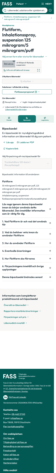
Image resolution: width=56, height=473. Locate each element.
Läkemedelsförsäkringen (16, 109)
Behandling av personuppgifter (18, 446)
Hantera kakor (10, 462)
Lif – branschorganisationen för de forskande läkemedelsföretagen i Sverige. (22, 390)
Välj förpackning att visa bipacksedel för (21, 156)
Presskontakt (9, 450)
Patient (20, 3)
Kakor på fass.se (11, 454)
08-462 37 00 (18, 414)
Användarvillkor (11, 458)
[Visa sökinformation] (50, 10)
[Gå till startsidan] (7, 4)
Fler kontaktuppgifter (13, 426)
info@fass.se (16, 418)
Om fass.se (8, 438)
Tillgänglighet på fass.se (15, 442)
